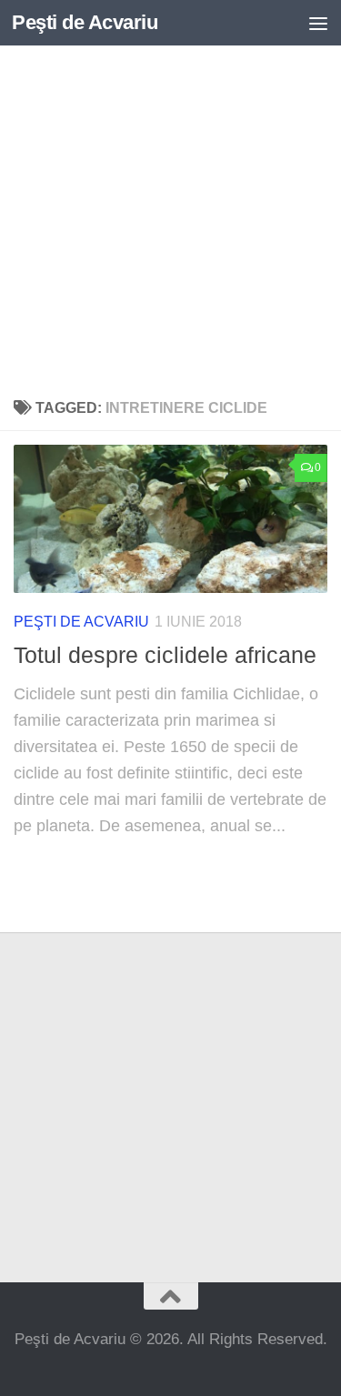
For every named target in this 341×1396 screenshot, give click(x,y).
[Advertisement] (170, 216)
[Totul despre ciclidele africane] (170, 519)
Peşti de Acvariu (84, 22)
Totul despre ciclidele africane (165, 655)
